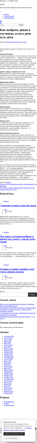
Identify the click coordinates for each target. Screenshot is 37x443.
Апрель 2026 (8, 345)
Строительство (9, 16)
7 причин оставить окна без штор (18, 205)
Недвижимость (9, 18)
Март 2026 (7, 347)
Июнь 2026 (7, 341)
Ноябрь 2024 (8, 375)
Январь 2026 (8, 350)
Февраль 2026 (8, 349)
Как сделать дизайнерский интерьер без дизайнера (17, 304)
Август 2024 (8, 381)
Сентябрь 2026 (9, 336)
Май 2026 (7, 343)
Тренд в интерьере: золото (9, 306)
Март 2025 (7, 368)
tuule (24, 42)
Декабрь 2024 (8, 374)
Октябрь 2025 (8, 356)
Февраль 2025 (8, 370)
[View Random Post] (1, 21)
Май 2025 (7, 365)
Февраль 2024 (8, 391)
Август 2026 (8, 338)
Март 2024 (7, 390)
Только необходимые (11, 438)
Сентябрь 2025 (9, 357)
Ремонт (6, 14)
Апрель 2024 (8, 388)
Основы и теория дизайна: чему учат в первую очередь (17, 270)
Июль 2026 (7, 340)
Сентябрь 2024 (9, 379)
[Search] (1, 23)
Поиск (2, 291)
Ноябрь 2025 (8, 354)
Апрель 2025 (8, 366)
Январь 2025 (8, 372)
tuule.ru (2, 4)
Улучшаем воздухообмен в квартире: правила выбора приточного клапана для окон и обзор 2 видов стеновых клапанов (18, 309)
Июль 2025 (7, 361)
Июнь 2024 (7, 384)
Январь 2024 (8, 393)
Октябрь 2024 (8, 377)
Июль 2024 (7, 382)
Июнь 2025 (7, 363)
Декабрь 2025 (8, 352)
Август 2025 (8, 359)
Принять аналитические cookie (14, 434)
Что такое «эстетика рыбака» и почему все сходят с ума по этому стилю (17, 239)
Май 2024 (7, 386)
